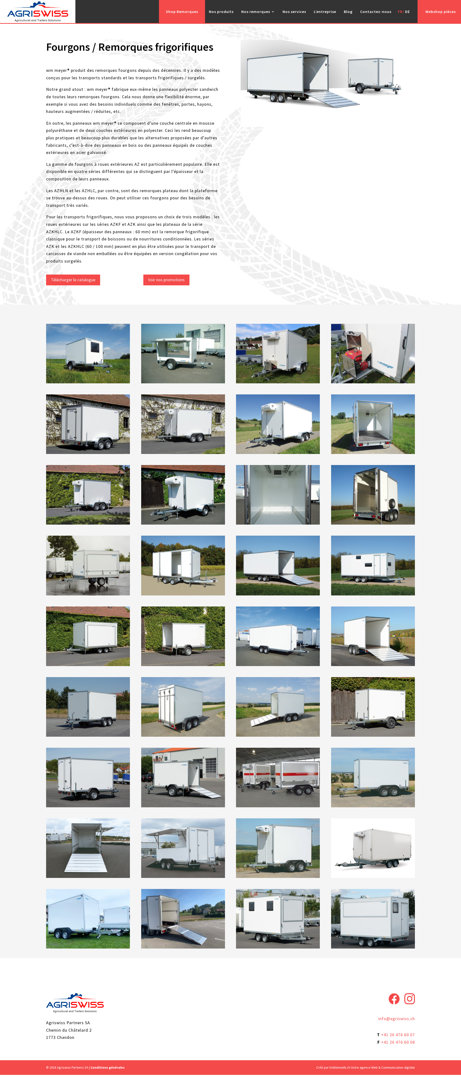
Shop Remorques (182, 11)
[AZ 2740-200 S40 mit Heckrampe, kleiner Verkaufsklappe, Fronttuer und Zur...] (183, 876)
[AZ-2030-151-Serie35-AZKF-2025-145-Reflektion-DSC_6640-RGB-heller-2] (278, 805)
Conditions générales (108, 1067)
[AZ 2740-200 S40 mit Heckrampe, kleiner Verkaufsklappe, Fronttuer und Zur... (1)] (88, 876)
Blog (348, 11)
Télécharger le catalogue (73, 279)
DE (407, 11)
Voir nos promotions (166, 279)
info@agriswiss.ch (396, 1018)
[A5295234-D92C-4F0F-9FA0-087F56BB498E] (88, 947)
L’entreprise (325, 11)
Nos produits (221, 11)
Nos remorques (255, 11)
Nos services (294, 11)
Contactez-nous (375, 11)
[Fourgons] (88, 382)
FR (400, 11)
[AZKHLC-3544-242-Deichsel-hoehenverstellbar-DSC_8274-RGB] (373, 876)
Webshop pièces (440, 11)
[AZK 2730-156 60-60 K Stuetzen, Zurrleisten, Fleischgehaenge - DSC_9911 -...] (278, 876)
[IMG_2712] (183, 947)
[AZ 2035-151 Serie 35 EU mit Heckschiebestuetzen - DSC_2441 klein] (373, 805)
